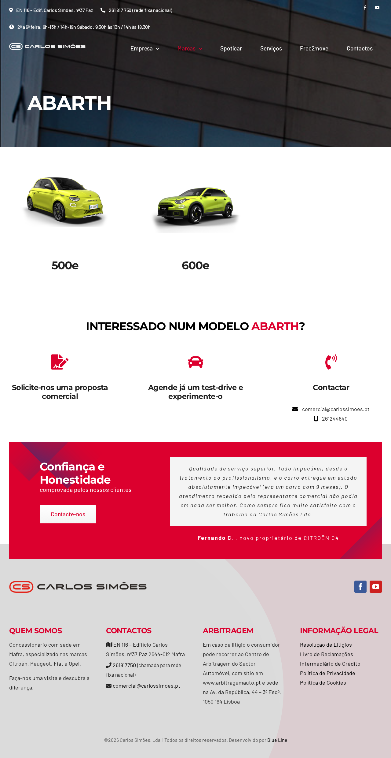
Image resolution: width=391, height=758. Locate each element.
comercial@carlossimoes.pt (146, 685)
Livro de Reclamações (326, 654)
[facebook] (365, 7)
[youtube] (377, 7)
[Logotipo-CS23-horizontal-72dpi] (47, 46)
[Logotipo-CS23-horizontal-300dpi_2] (78, 583)
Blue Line (277, 740)
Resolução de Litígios (326, 644)
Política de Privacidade (327, 673)
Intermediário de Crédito (330, 663)
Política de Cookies (323, 682)
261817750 (124, 665)
